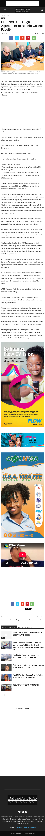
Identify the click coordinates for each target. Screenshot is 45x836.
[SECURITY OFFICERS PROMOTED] (6, 687)
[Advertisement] (22, 3)
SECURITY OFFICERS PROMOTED (26, 685)
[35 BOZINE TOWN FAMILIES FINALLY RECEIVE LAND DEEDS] (6, 635)
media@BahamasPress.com (26, 828)
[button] (42, 10)
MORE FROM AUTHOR (25, 627)
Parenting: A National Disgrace (11, 620)
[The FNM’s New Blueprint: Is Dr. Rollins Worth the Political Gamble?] (6, 677)
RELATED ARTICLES (8, 627)
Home (3, 15)
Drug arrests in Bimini (36, 620)
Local (8, 15)
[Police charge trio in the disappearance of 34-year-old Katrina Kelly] (6, 667)
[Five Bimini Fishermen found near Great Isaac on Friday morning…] (6, 657)
